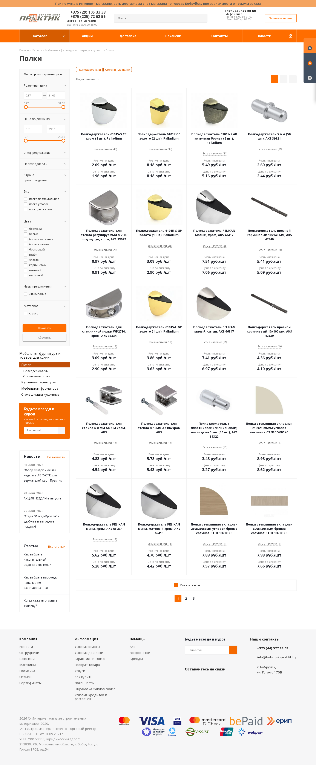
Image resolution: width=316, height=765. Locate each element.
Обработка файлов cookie (95, 689)
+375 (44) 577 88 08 (240, 11)
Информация (86, 639)
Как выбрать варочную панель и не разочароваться (41, 582)
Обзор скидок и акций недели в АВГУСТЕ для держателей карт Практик (43, 475)
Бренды (136, 658)
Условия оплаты (87, 646)
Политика (27, 671)
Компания (28, 639)
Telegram (221, 679)
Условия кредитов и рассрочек (91, 697)
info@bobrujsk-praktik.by (276, 657)
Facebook (200, 679)
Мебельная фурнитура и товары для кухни (39, 355)
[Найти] (202, 18)
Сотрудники (29, 652)
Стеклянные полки (117, 70)
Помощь (137, 639)
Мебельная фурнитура (39, 388)
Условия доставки (89, 652)
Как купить (83, 677)
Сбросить (44, 337)
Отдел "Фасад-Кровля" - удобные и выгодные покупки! (41, 521)
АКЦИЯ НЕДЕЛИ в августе (42, 498)
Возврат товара (87, 664)
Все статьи (56, 546)
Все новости (55, 457)
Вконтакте (189, 679)
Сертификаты (30, 683)
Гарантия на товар (90, 658)
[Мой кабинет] (290, 36)
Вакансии (27, 658)
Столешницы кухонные (40, 394)
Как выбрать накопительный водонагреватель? (37, 559)
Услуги (80, 671)
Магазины (27, 664)
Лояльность (84, 683)
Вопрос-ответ (141, 652)
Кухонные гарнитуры (38, 382)
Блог (133, 646)
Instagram (210, 679)
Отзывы (25, 677)
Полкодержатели (89, 70)
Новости (26, 646)
